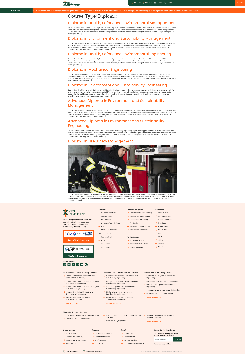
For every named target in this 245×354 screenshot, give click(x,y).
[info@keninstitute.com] (84, 351)
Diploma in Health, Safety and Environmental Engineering (119, 53)
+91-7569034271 (73, 351)
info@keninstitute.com (95, 351)
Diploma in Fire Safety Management (100, 141)
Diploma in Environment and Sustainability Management (119, 38)
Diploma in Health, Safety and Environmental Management (121, 22)
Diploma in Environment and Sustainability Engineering (117, 85)
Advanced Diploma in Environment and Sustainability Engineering (116, 123)
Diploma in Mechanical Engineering (100, 69)
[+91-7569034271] (64, 351)
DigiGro (179, 351)
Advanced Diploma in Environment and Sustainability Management (116, 103)
